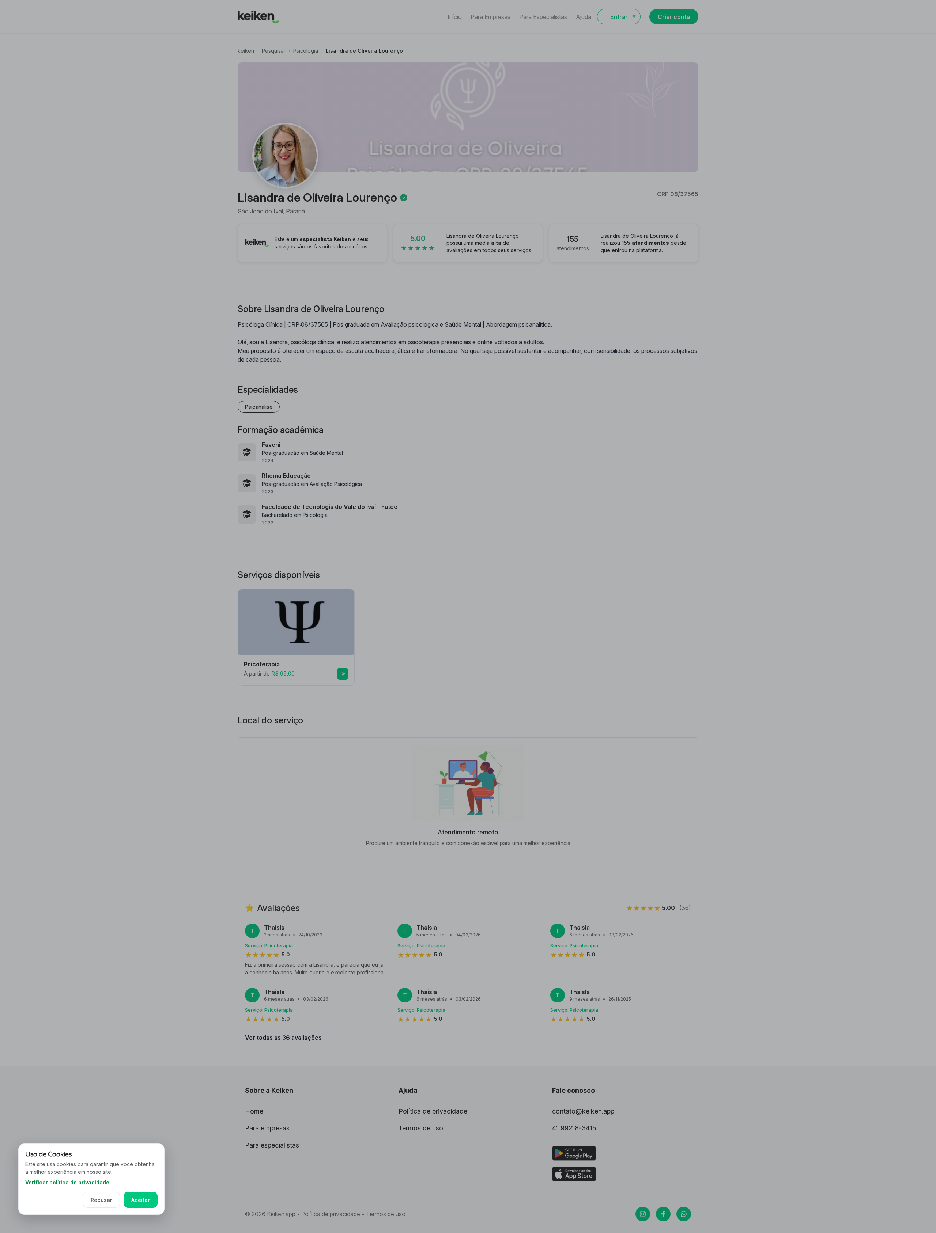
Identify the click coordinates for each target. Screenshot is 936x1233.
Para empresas (267, 1128)
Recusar (101, 1200)
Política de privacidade (433, 1111)
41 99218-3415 (574, 1128)
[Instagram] (642, 1214)
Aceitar (140, 1200)
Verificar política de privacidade (67, 1182)
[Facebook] (663, 1214)
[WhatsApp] (683, 1214)
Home (254, 1111)
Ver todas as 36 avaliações (283, 1037)
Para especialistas (272, 1145)
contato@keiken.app (583, 1111)
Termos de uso (421, 1128)
